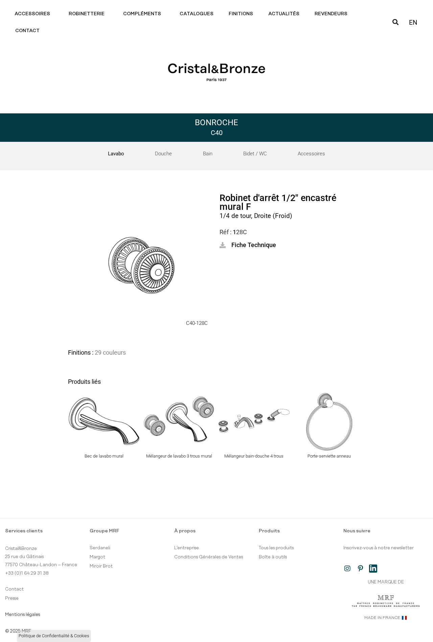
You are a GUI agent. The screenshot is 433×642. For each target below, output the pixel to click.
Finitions (241, 14)
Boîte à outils (273, 557)
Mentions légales (22, 614)
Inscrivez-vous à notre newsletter (378, 548)
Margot (97, 557)
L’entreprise (186, 548)
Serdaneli (100, 548)
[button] (248, 245)
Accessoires (32, 14)
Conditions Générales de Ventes (208, 557)
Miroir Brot (101, 566)
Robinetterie (87, 14)
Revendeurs (331, 14)
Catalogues (196, 14)
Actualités (283, 14)
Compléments (142, 14)
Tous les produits (276, 548)
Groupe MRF (104, 531)
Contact (27, 31)
